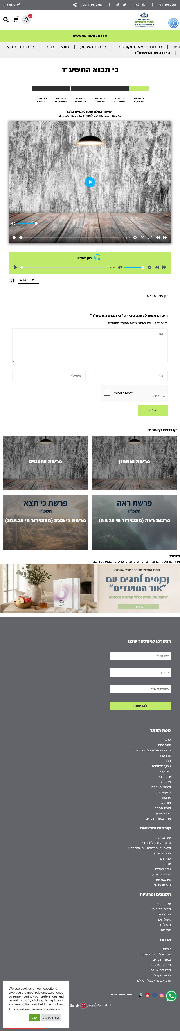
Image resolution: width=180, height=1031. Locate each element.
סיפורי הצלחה (161, 787)
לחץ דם (165, 858)
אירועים (165, 771)
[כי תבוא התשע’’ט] (60, 88)
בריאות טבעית (161, 965)
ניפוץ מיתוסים (161, 766)
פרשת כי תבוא (20, 46)
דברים (145, 561)
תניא (167, 864)
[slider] (70, 238)
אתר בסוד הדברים (158, 818)
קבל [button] (34, 1017)
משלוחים (164, 919)
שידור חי (165, 776)
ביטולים (165, 925)
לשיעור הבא (28, 280)
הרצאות (165, 755)
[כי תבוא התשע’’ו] (119, 88)
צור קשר (165, 803)
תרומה (166, 797)
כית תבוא (132, 561)
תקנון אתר (164, 904)
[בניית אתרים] (85, 1005)
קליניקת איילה (161, 970)
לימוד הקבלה (161, 975)
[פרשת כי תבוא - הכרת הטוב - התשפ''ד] (41, 88)
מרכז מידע (163, 813)
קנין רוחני (164, 914)
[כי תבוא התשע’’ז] (100, 88)
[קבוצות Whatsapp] (144, 5)
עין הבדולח (163, 837)
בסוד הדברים (162, 959)
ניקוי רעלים (163, 869)
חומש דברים (57, 46)
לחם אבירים (162, 853)
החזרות (166, 930)
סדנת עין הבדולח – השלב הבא (149, 848)
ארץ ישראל (172, 561)
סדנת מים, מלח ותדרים (155, 843)
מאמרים (165, 782)
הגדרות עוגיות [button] (51, 1017)
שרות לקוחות (161, 909)
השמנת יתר (163, 879)
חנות (167, 761)
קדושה (98, 561)
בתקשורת (164, 792)
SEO (107, 1005)
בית (176, 46)
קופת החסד (163, 808)
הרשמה (165, 740)
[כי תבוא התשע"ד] (139, 88)
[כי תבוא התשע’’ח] (80, 88)
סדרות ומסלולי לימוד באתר (152, 750)
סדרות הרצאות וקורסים (139, 46)
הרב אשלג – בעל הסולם (154, 980)
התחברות (164, 745)
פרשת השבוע (93, 46)
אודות (167, 949)
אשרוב (157, 561)
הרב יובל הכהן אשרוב (156, 954)
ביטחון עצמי (162, 885)
